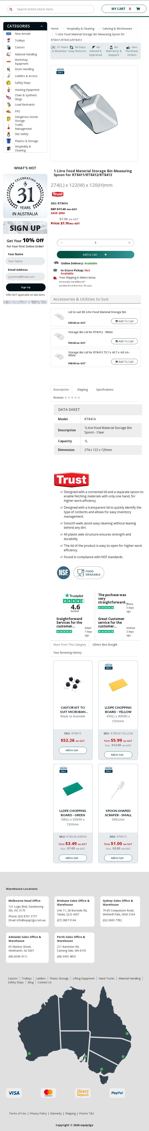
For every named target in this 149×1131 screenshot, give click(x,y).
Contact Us (45, 982)
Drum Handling (24, 69)
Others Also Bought (105, 644)
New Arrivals (23, 33)
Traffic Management (23, 127)
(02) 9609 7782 (112, 920)
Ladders (41, 978)
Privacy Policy (38, 1113)
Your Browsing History (67, 652)
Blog (31, 982)
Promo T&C (86, 1113)
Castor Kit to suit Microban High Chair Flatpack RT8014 (73, 710)
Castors (20, 47)
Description (61, 389)
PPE (17, 111)
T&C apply (87, 285)
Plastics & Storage (26, 141)
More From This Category (69, 644)
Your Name (15, 254)
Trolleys (20, 40)
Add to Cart (93, 254)
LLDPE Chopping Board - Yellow (118, 710)
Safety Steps (23, 83)
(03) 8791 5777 (27, 916)
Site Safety (21, 134)
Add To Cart (126, 321)
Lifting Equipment (84, 978)
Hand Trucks (106, 978)
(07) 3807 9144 (66, 920)
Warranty (56, 1113)
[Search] (11, 9)
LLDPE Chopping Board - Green (72, 813)
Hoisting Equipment (27, 90)
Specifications (104, 389)
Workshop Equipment (21, 61)
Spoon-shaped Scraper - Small (118, 813)
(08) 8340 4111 (18, 956)
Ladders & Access (26, 76)
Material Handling (26, 54)
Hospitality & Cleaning (23, 148)
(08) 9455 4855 (66, 956)
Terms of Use (17, 1113)
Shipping (82, 389)
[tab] (25, 26)
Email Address (18, 270)
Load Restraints (25, 104)
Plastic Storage (59, 978)
